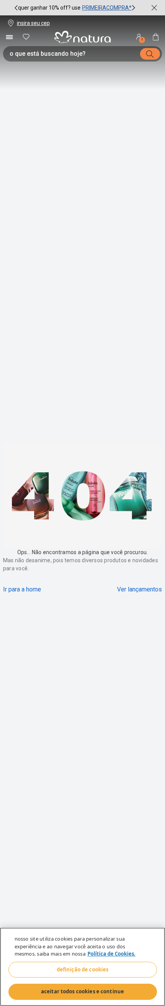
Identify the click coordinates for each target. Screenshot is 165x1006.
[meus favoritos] (26, 37)
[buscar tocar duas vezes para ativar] (150, 54)
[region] (82, 967)
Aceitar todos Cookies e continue (82, 991)
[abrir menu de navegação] (9, 37)
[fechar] (154, 7)
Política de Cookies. (111, 953)
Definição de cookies (83, 969)
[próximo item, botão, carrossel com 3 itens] (133, 7)
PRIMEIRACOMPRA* (107, 8)
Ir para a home (22, 589)
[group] (74, 8)
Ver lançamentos (139, 589)
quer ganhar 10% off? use (49, 8)
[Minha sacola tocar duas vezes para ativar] (155, 37)
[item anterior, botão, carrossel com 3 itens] (16, 7)
